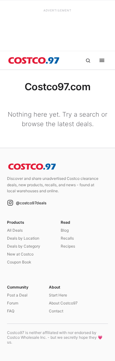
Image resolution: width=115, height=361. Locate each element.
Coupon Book (19, 262)
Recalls (67, 238)
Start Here (58, 295)
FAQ (10, 311)
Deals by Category (23, 246)
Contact (56, 311)
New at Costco (20, 254)
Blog (65, 230)
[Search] (88, 60)
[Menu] (102, 60)
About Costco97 (63, 303)
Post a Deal (17, 295)
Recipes (68, 246)
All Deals (15, 230)
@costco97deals (31, 203)
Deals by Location (23, 238)
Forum (12, 303)
